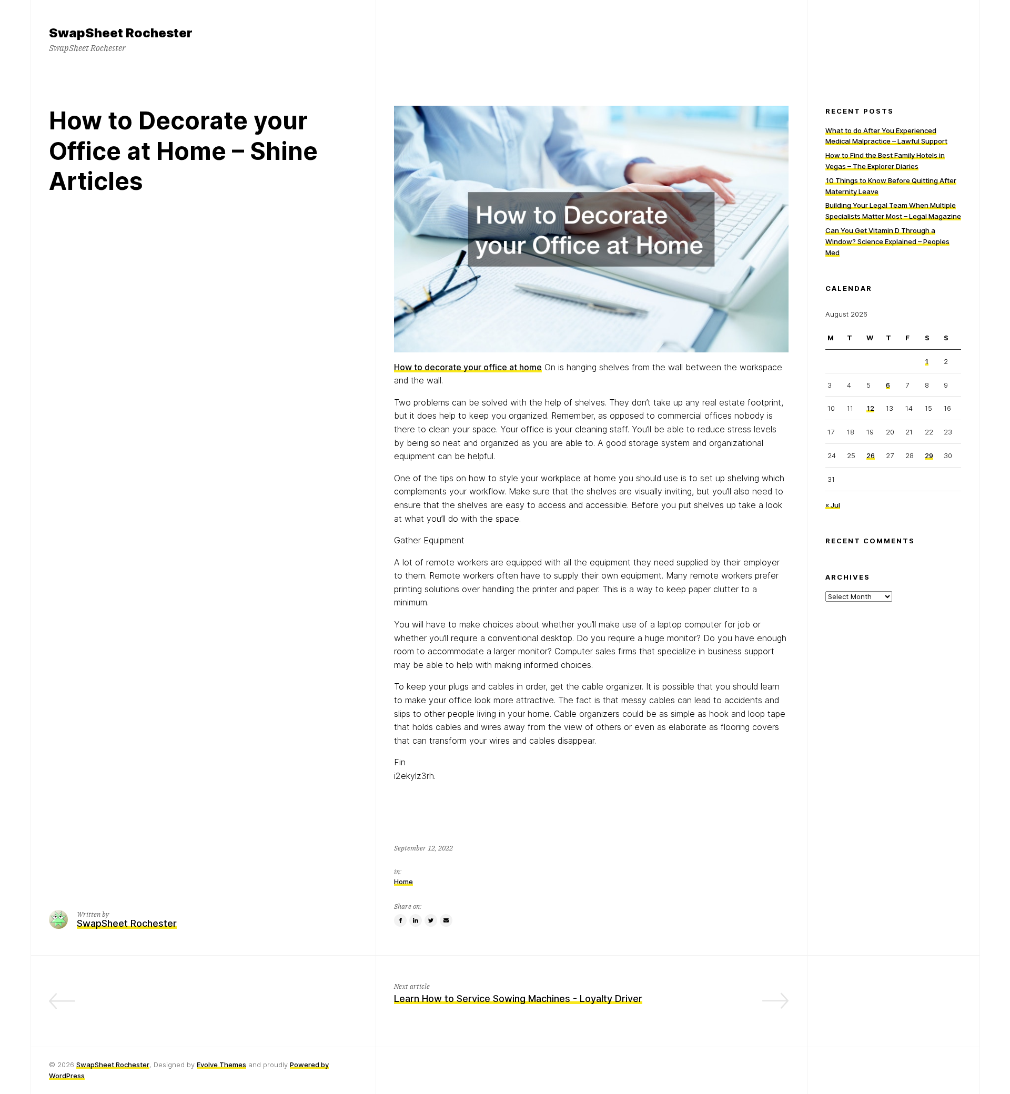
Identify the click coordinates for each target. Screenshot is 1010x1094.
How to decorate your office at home (468, 367)
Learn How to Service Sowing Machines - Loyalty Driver (518, 998)
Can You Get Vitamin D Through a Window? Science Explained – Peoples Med (887, 241)
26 (870, 455)
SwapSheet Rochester (112, 1064)
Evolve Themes (221, 1064)
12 (870, 408)
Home (403, 881)
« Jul (832, 504)
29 (929, 455)
